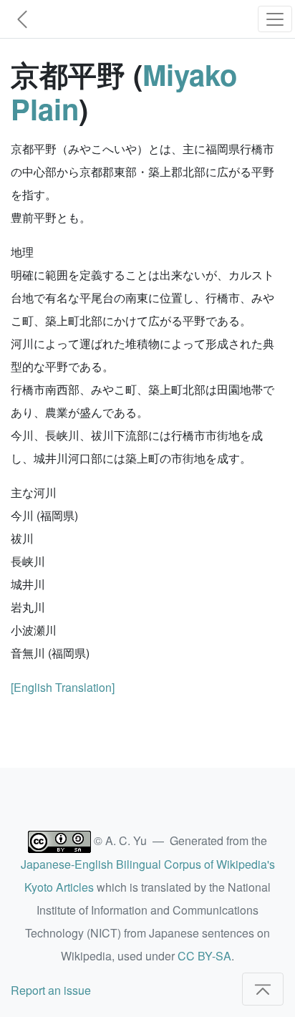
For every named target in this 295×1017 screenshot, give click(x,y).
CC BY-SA (204, 956)
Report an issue (51, 990)
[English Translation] (63, 687)
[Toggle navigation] (275, 19)
